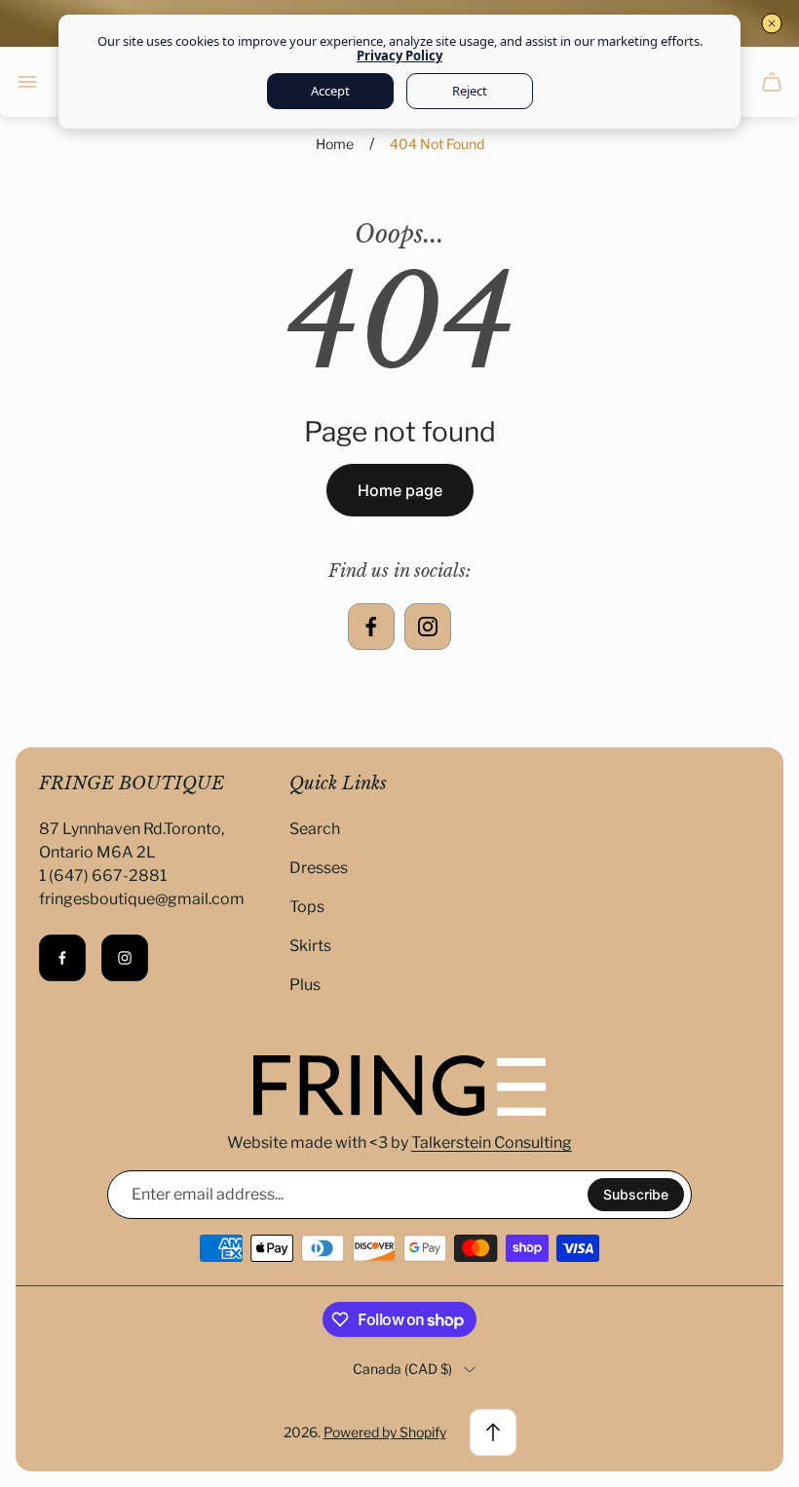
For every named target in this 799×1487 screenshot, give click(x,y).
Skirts (310, 945)
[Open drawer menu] (27, 81)
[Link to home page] (399, 1085)
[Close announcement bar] (771, 23)
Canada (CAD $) (402, 1368)
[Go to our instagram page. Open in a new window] (427, 626)
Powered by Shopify (384, 1432)
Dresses (318, 867)
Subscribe (635, 1194)
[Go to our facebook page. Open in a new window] (371, 626)
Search (314, 829)
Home (335, 143)
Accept (330, 90)
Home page (400, 490)
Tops (306, 906)
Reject (469, 90)
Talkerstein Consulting (491, 1142)
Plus (305, 984)
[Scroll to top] (493, 1432)
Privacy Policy (399, 55)
